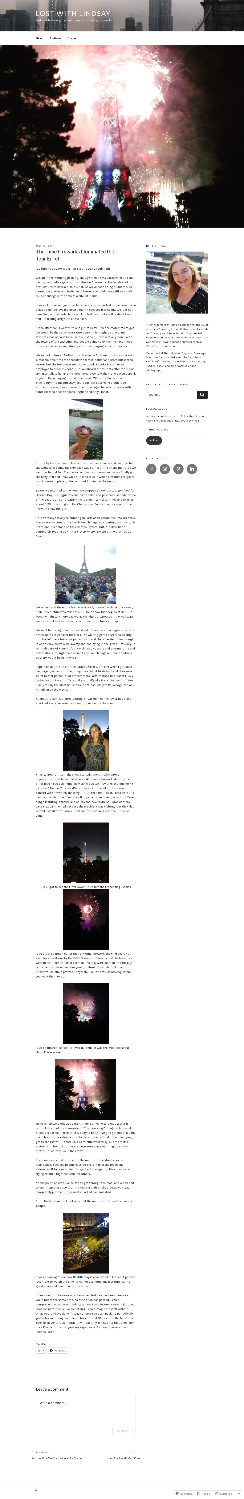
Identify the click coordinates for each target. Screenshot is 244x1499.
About (39, 38)
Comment (122, 1430)
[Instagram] (165, 469)
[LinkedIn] (192, 469)
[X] (151, 469)
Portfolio (55, 38)
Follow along (157, 408)
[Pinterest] (178, 469)
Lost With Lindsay (73, 13)
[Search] (202, 395)
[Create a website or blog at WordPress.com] (36, 1490)
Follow (154, 440)
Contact (73, 38)
